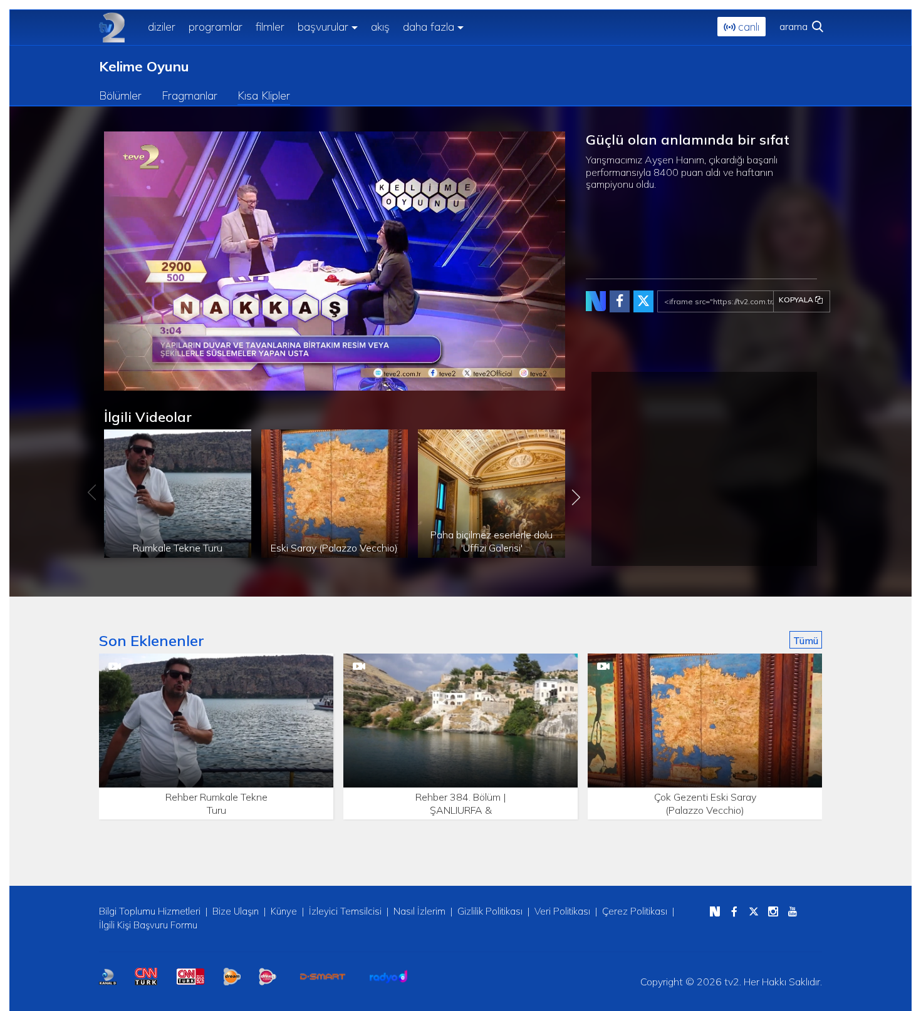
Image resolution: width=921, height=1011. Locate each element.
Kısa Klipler (263, 95)
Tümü (805, 640)
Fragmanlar (189, 95)
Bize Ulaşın (235, 911)
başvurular (323, 26)
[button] (141, 381)
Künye (284, 911)
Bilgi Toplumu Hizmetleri (149, 911)
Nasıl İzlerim (419, 911)
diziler (161, 26)
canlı (747, 26)
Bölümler (120, 95)
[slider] (364, 381)
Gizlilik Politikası (490, 911)
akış (380, 26)
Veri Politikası (562, 911)
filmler (270, 26)
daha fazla (428, 26)
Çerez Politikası (634, 911)
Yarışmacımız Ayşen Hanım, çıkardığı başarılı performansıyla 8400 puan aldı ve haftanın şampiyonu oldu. (682, 171)
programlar (215, 26)
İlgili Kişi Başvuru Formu (148, 925)
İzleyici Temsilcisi (345, 911)
